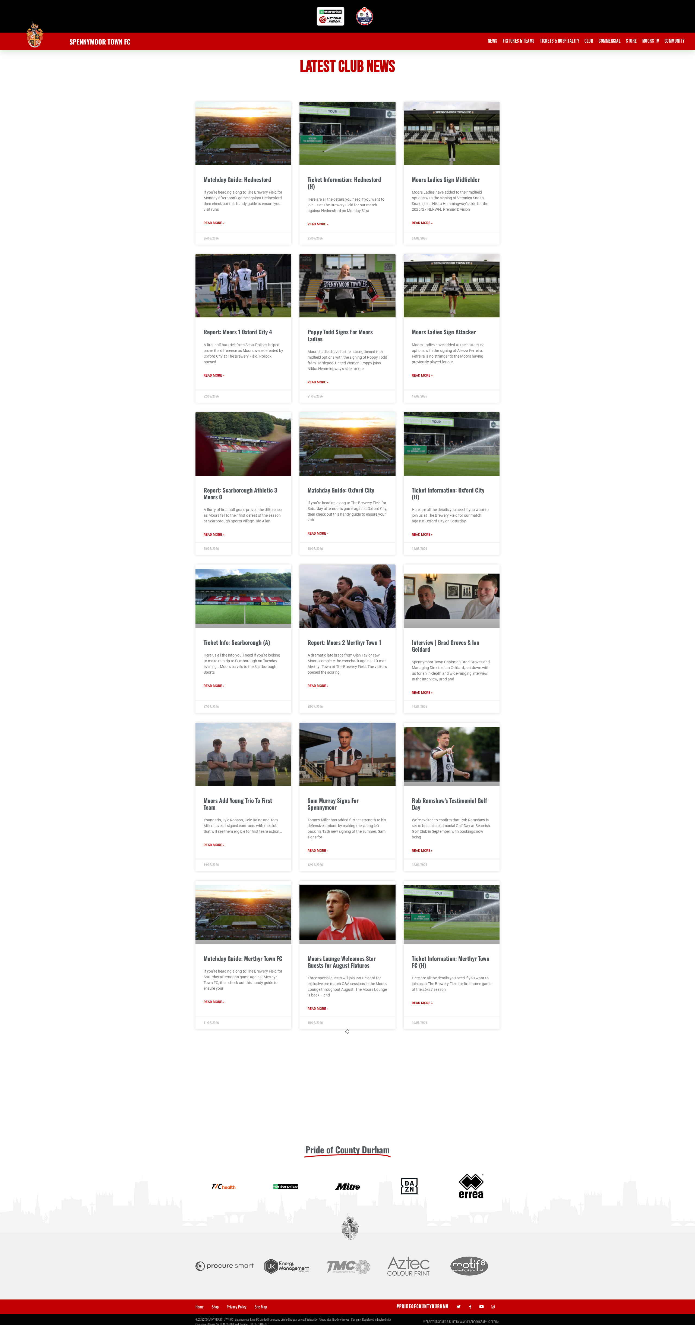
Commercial (610, 41)
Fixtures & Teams (519, 41)
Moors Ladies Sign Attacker (444, 331)
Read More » (214, 223)
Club (589, 41)
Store (631, 41)
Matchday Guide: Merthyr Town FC (243, 958)
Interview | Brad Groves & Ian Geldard (445, 645)
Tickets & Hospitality (559, 41)
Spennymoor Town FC (100, 41)
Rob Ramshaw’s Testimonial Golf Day (449, 803)
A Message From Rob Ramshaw (448, 1274)
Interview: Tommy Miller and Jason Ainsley (445, 1119)
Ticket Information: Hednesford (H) (344, 182)
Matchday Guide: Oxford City (341, 490)
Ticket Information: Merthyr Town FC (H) (450, 961)
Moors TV (650, 41)
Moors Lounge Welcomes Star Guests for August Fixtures (342, 961)
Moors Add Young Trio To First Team (238, 803)
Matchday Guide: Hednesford (237, 179)
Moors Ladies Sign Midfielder (446, 179)
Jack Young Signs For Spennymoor (347, 1274)
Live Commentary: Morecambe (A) (347, 1116)
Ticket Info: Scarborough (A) (237, 642)
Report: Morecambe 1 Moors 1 (238, 1116)
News (492, 41)
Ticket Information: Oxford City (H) (448, 493)
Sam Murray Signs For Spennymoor (333, 803)
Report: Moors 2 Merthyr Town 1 (344, 642)
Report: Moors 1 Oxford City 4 (238, 331)
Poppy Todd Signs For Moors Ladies (340, 335)
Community (675, 41)
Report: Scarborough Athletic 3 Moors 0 (240, 493)
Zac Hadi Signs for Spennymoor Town (240, 1277)
